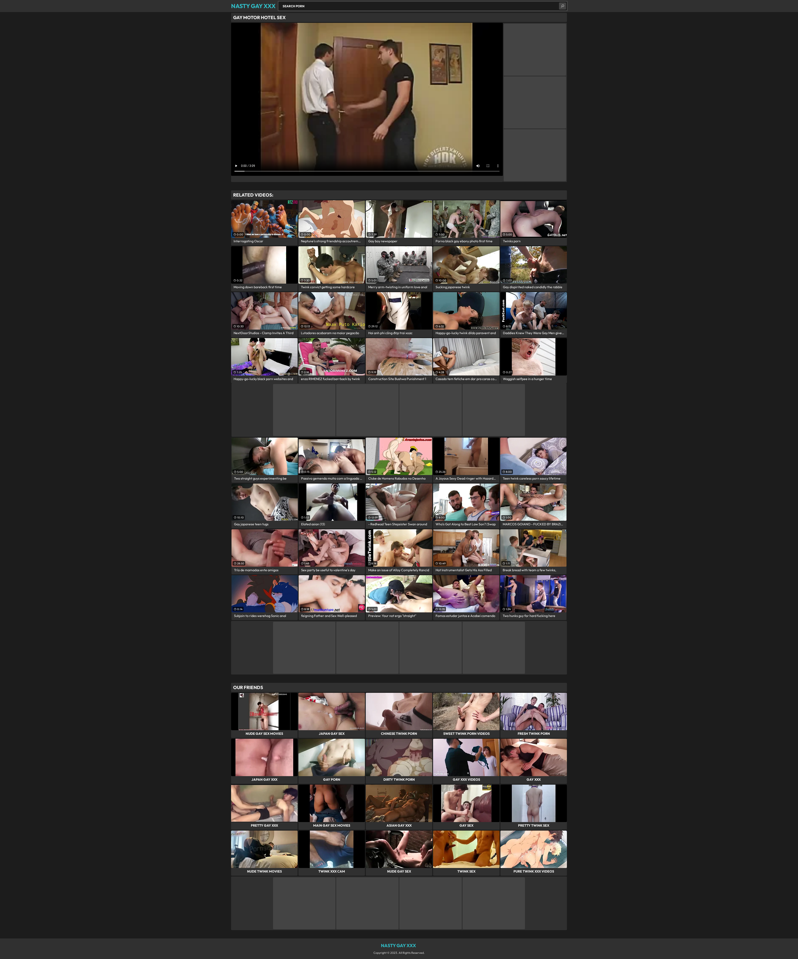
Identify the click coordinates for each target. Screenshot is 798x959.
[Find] (562, 6)
